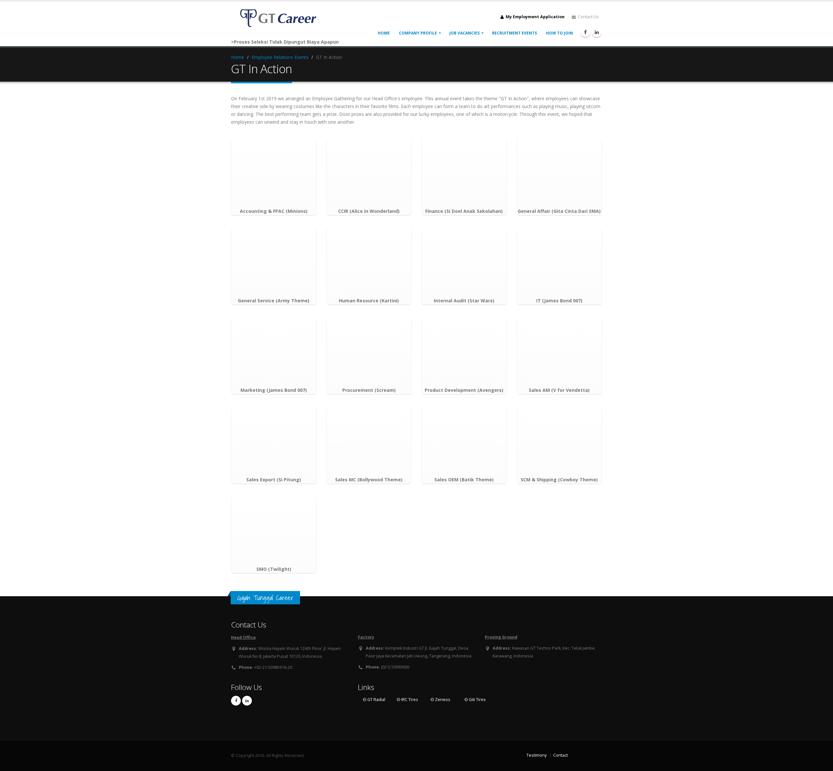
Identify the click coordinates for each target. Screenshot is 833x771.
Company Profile (418, 33)
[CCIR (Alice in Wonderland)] (369, 173)
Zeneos (442, 699)
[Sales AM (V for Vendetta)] (559, 352)
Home (384, 33)
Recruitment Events (514, 33)
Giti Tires (477, 699)
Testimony (536, 755)
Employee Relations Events (280, 57)
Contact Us (588, 17)
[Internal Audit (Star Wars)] (464, 262)
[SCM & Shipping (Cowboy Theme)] (559, 441)
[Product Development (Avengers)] (464, 352)
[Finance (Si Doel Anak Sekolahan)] (464, 173)
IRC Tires (409, 699)
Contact (560, 755)
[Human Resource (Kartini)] (369, 262)
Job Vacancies (464, 33)
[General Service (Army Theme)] (273, 262)
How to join (559, 33)
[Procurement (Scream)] (369, 352)
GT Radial (376, 699)
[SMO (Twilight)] (273, 531)
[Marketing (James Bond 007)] (273, 352)
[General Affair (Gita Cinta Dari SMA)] (559, 173)
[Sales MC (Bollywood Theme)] (369, 441)
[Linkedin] (597, 32)
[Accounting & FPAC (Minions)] (273, 173)
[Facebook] (585, 32)
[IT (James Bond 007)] (559, 262)
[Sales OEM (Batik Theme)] (464, 441)
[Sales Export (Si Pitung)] (273, 441)
